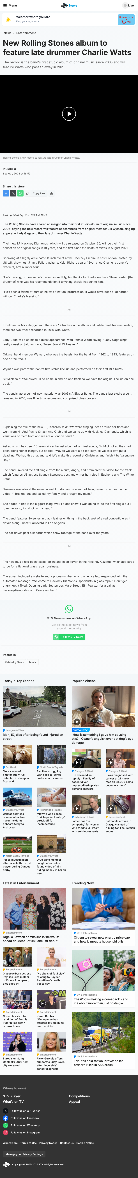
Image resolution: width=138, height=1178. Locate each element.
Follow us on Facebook (24, 1118)
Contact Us (67, 1142)
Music (33, 662)
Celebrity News (14, 662)
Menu (13, 5)
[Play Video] (69, 114)
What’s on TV (13, 1101)
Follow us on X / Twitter (25, 1110)
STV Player (11, 1096)
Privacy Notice (48, 1142)
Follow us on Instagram (25, 1132)
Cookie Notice (85, 1142)
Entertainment (26, 33)
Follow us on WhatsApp (25, 1125)
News (8, 33)
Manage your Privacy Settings (24, 1154)
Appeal (74, 1101)
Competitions (79, 1096)
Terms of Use (28, 1142)
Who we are (10, 1142)
